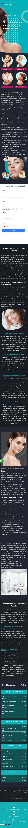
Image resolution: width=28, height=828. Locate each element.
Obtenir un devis (7, 33)
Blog (15, 25)
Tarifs (10, 25)
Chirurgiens (13, 15)
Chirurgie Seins (7, 86)
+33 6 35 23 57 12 (14, 816)
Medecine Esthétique (21, 86)
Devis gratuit (21, 17)
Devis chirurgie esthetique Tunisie (14, 798)
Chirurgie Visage (7, 69)
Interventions (7, 20)
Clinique (14, 20)
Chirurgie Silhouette (21, 69)
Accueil (7, 15)
